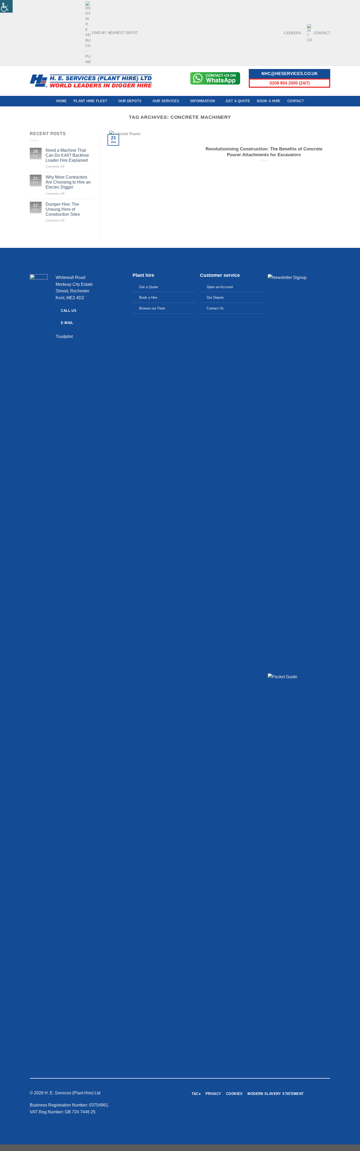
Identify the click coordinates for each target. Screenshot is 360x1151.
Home (61, 101)
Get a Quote (238, 101)
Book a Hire (268, 101)
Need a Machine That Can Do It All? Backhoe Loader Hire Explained (67, 155)
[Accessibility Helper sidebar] (6, 6)
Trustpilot (64, 336)
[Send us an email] (52, 33)
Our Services (166, 101)
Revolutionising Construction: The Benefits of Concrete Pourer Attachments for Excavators (264, 151)
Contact (322, 33)
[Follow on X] (47, 33)
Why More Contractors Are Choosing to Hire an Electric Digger (68, 182)
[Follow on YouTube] (67, 33)
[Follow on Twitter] (282, 1113)
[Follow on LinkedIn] (62, 33)
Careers (292, 33)
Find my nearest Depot (115, 33)
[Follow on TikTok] (42, 33)
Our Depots (130, 101)
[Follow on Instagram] (37, 33)
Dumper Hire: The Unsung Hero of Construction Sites (63, 209)
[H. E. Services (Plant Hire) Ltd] (91, 81)
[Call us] (57, 33)
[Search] (77, 33)
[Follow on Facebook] (32, 33)
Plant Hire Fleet (90, 101)
